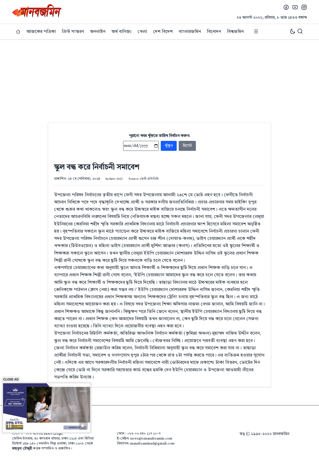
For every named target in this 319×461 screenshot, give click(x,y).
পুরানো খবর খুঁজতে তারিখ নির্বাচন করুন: (159, 136)
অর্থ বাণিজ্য (121, 31)
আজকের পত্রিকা (41, 31)
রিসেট (187, 146)
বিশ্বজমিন (235, 31)
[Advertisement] (159, 77)
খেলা (142, 31)
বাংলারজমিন (190, 31)
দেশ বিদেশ (163, 31)
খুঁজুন (169, 146)
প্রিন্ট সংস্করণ (73, 31)
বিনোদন (214, 31)
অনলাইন (97, 31)
